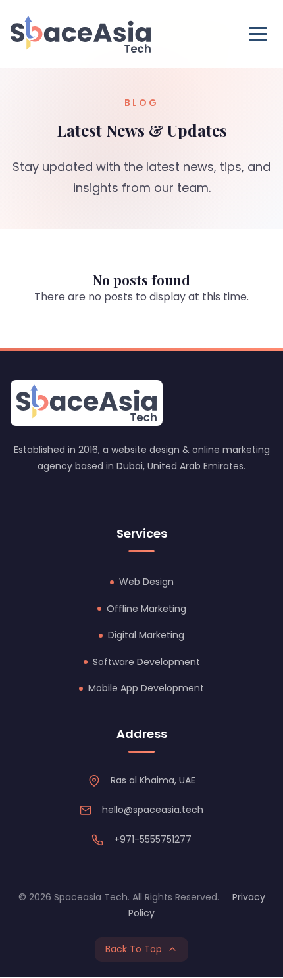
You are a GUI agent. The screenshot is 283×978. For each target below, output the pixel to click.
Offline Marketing (146, 608)
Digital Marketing (146, 634)
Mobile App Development (146, 688)
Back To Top (133, 949)
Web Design (146, 581)
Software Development (146, 661)
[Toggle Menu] (258, 34)
